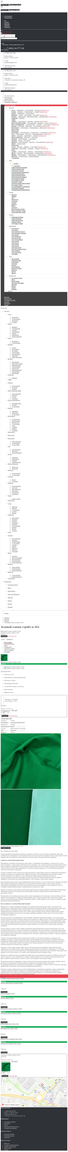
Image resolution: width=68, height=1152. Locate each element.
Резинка (14, 289)
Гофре (13, 120)
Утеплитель (15, 158)
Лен (13, 134)
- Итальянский (15, 354)
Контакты (7, 303)
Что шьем (7, 652)
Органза (14, 140)
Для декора (15, 235)
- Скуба (45, 123)
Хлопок (14, 151)
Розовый (21, 174)
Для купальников (17, 239)
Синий (19, 182)
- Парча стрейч (21, 143)
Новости (6, 297)
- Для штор (26, 140)
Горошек (14, 263)
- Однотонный (28, 110)
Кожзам (14, 126)
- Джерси (37, 148)
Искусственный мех (18, 124)
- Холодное (34, 137)
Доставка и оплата (9, 300)
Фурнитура (12, 275)
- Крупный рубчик (32, 116)
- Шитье (13, 546)
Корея (19, 222)
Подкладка (15, 145)
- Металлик (28, 126)
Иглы (13, 280)
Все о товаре (8, 642)
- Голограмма (15, 352)
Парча (14, 143)
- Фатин (13, 513)
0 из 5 (3, 639)
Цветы (14, 273)
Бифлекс (14, 115)
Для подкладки (16, 247)
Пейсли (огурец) (17, 268)
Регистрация (8, 16)
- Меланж (21, 118)
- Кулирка (14, 524)
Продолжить (4, 5)
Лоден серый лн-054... (7, 998)
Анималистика (16, 260)
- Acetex (20, 115)
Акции (10, 291)
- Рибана (14, 527)
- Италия (38, 124)
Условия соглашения (10, 1128)
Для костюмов (16, 238)
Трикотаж (15, 148)
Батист (14, 113)
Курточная (15, 132)
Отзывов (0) (8, 647)
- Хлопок (14, 530)
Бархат (14, 112)
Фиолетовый (25, 183)
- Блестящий (27, 115)
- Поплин (30, 151)
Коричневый (25, 190)
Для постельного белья (19, 249)
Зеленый (21, 178)
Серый (19, 185)
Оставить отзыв (5, 848)
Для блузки (15, 228)
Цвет (10, 160)
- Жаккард (14, 548)
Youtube (6, 22)
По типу (11, 108)
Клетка (14, 265)
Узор (10, 256)
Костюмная (15, 128)
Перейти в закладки (15, 5)
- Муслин (14, 550)
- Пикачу (14, 429)
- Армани (19, 153)
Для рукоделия (16, 252)
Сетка (13, 147)
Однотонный (16, 267)
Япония (20, 217)
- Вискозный (21, 116)
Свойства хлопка (9, 648)
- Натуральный (39, 153)
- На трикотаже (40, 142)
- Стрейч (36, 112)
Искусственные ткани (19, 210)
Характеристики (9, 644)
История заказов (9, 1136)
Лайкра (14, 196)
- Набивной (20, 110)
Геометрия (15, 262)
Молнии (14, 284)
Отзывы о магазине (10, 1146)
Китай (19, 219)
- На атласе (14, 491)
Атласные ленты (17, 278)
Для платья (15, 246)
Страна (11, 214)
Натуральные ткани (18, 209)
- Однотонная (21, 121)
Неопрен (14, 139)
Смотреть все (45, 110)
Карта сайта (7, 1148)
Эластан (14, 207)
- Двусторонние (22, 142)
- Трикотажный (16, 462)
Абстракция (15, 259)
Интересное (7, 298)
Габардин (15, 118)
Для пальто (15, 243)
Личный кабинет (9, 1134)
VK (5, 20)
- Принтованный (36, 134)
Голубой (21, 180)
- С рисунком (46, 124)
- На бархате (15, 492)
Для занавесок (16, 236)
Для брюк (15, 230)
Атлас (13, 110)
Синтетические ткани (18, 212)
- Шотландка (42, 128)
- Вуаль (19, 140)
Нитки (14, 286)
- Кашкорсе (14, 523)
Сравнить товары (14, 10)
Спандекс (15, 201)
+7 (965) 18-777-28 (14, 48)
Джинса (14, 121)
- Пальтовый (27, 135)
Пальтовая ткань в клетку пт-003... (11, 1013)
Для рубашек (16, 251)
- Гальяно (14, 427)
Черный (21, 188)
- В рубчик (35, 115)
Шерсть (14, 204)
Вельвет (14, 116)
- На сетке (31, 142)
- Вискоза (30, 148)
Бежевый (16, 166)
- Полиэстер (15, 368)
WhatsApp (7, 27)
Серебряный (25, 186)
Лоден (13, 135)
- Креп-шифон (21, 155)
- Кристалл (26, 137)
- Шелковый (15, 335)
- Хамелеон (14, 494)
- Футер (13, 529)
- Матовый (20, 126)
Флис (13, 150)
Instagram (7, 24)
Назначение (12, 226)
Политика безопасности (11, 1126)
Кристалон (15, 131)
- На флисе (14, 398)
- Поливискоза (33, 128)
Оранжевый (25, 172)
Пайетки (14, 142)
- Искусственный (28, 153)
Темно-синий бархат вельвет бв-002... (12, 983)
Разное (14, 271)
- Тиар (13, 425)
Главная (6, 618)
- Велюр (13, 333)
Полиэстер (15, 199)
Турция (20, 223)
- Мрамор (19, 112)
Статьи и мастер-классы (11, 1145)
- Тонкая (36, 121)
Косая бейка (15, 281)
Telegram (6, 25)
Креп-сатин (15, 129)
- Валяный (19, 135)
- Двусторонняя (31, 123)
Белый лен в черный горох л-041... (11, 1043)
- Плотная (29, 121)
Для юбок (15, 254)
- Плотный (37, 110)
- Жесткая (19, 147)
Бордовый (23, 177)
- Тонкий (35, 135)
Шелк (13, 153)
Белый (15, 163)
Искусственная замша (19, 123)
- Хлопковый (15, 332)
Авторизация (8, 17)
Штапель (15, 156)
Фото (5, 645)
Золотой (21, 170)
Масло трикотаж (17, 137)
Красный (22, 175)
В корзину (4, 636)
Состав (11, 192)
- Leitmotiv (14, 430)
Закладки (7, 1137)
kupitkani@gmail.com (10, 62)
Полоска (14, 270)
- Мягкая (26, 147)
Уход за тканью (8, 650)
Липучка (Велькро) (18, 283)
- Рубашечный (38, 151)
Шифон (14, 155)
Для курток (15, 241)
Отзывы (6, 302)
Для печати (15, 244)
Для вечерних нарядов (19, 233)
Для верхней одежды (18, 231)
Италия (20, 220)
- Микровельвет (43, 116)
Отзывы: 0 (9, 639)
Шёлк (13, 206)
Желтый (21, 169)
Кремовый (23, 167)
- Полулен (27, 134)
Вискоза (14, 195)
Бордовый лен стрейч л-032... (9, 1028)
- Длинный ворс (30, 124)
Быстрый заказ (13, 715)
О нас (6, 1125)
